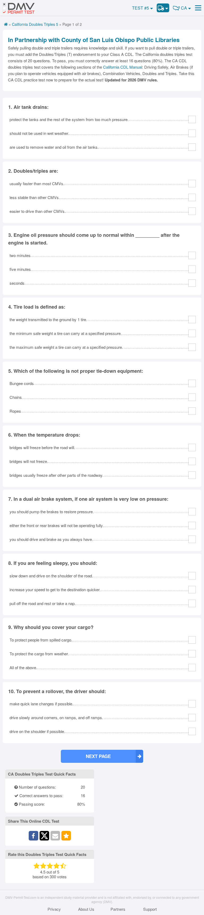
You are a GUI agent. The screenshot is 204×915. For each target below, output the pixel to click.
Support (150, 909)
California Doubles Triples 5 (35, 24)
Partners (117, 909)
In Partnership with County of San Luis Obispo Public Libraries (94, 39)
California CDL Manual (122, 67)
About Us (86, 909)
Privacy (54, 909)
